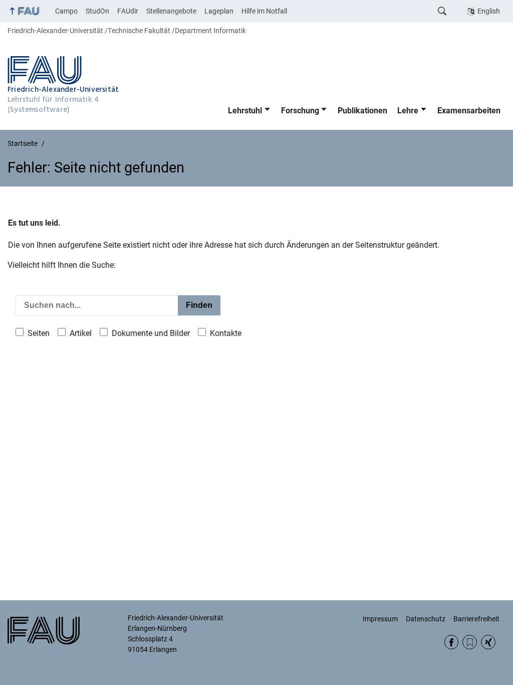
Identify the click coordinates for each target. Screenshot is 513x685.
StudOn (97, 11)
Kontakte (225, 333)
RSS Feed (469, 642)
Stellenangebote (171, 11)
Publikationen (362, 110)
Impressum (380, 619)
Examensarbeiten (468, 110)
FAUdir (127, 11)
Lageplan (218, 11)
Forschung (300, 110)
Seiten (39, 333)
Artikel (81, 333)
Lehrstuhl (245, 110)
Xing (488, 642)
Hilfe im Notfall (264, 11)
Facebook (451, 642)
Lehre (407, 110)
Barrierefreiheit (476, 619)
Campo (66, 11)
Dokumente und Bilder (151, 333)
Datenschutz (425, 619)
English (488, 11)
